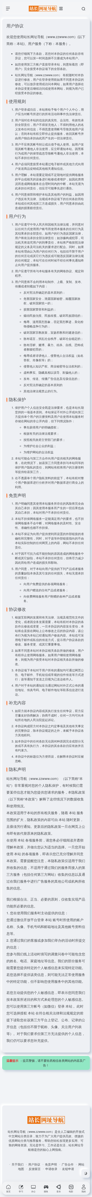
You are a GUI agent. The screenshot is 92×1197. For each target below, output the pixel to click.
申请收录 (51, 1169)
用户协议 (34, 1164)
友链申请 (68, 1169)
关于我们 (18, 1164)
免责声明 (51, 1164)
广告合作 (68, 1164)
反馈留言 (35, 1169)
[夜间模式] (85, 1173)
